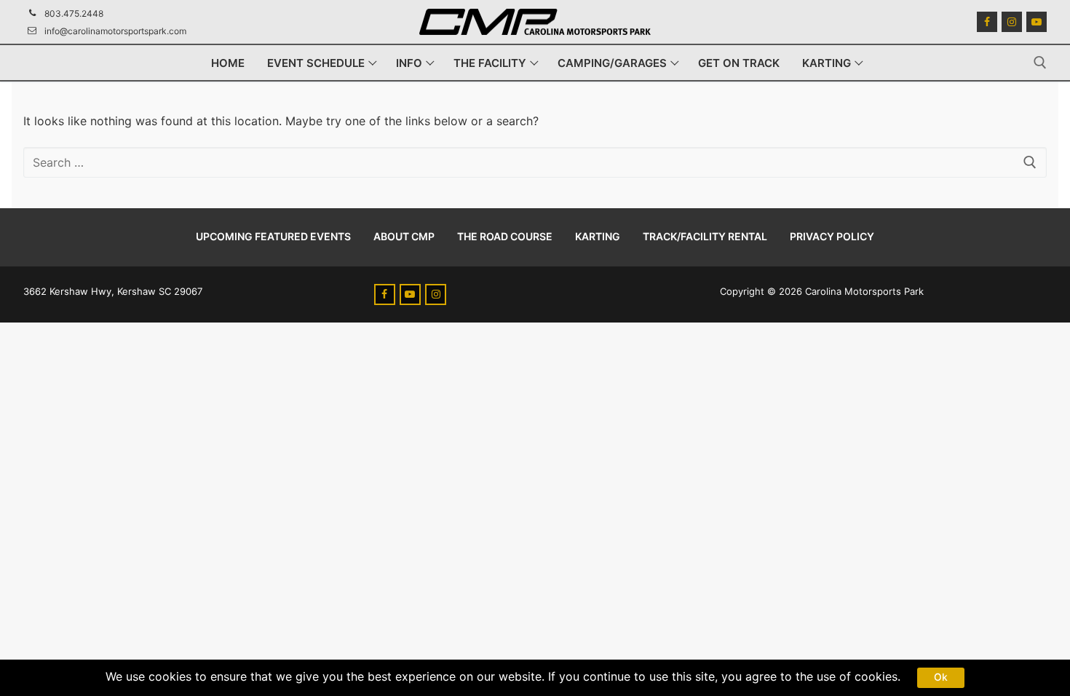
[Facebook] (987, 22)
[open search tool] (1040, 62)
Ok (941, 677)
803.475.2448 (73, 13)
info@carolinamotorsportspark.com (115, 30)
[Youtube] (1036, 22)
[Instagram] (1012, 22)
